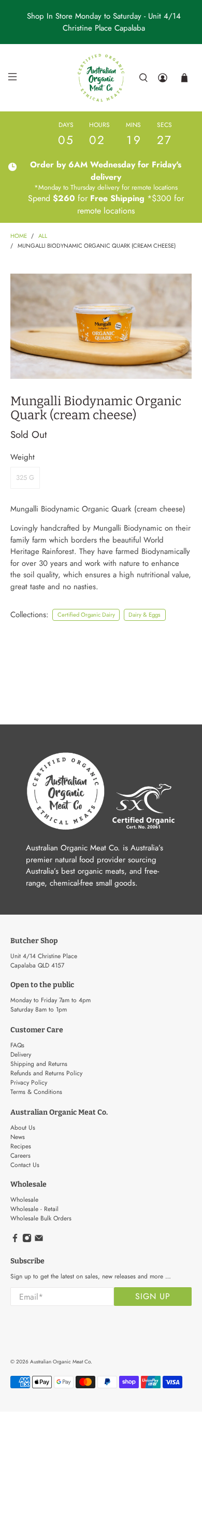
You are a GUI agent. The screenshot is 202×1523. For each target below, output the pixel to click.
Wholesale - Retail (34, 1209)
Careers (20, 1155)
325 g (25, 477)
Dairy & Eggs (144, 614)
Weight (22, 457)
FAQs (17, 1045)
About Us (22, 1127)
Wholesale (24, 1199)
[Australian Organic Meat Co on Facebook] (15, 1240)
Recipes (20, 1146)
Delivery (20, 1054)
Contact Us (24, 1165)
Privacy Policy (28, 1082)
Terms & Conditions (36, 1092)
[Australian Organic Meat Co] (101, 78)
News (17, 1137)
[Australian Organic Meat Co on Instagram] (27, 1240)
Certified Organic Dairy (86, 614)
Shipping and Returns (38, 1064)
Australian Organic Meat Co (60, 1361)
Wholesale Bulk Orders (40, 1218)
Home (18, 236)
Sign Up (152, 1296)
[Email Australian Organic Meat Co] (39, 1240)
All (42, 236)
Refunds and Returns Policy (46, 1073)
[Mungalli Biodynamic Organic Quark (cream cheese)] (101, 326)
